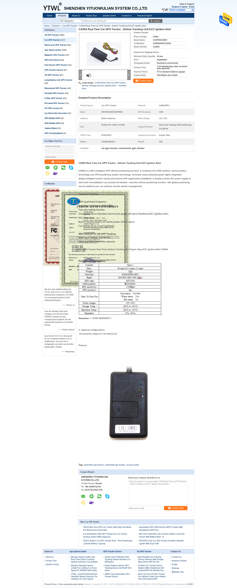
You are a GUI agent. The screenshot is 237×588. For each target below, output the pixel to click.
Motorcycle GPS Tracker (55, 45)
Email (191, 7)
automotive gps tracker (94, 465)
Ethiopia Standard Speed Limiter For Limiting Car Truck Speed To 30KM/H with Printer (84, 568)
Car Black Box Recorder (55, 113)
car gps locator (132, 465)
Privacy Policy (50, 584)
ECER (190, 584)
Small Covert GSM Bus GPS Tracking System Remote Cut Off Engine (117, 559)
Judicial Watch (51, 128)
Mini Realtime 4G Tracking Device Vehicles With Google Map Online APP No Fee (150, 559)
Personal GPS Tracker (54, 103)
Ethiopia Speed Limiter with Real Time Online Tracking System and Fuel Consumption (84, 559)
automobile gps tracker (115, 465)
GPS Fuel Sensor (52, 60)
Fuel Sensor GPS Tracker (56, 65)
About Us (76, 16)
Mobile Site (179, 572)
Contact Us (126, 16)
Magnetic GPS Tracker (54, 55)
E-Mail (175, 564)
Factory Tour (91, 16)
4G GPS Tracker (51, 35)
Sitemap (175, 568)
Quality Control (109, 16)
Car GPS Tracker (69, 26)
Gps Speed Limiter (52, 50)
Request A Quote (180, 7)
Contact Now (61, 162)
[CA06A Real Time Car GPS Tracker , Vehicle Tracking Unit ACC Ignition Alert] (104, 51)
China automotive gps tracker (71, 584)
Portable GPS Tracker (54, 93)
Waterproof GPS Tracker (55, 88)
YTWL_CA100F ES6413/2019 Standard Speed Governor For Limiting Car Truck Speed (84, 576)
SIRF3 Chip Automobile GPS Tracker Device (117, 575)
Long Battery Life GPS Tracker (58, 80)
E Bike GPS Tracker (53, 98)
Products (62, 16)
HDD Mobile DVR (52, 123)
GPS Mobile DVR (52, 118)
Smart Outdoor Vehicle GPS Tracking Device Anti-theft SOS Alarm (118, 568)
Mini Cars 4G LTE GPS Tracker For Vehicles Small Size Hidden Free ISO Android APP (152, 576)
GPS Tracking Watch (53, 133)
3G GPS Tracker (51, 75)
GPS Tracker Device (53, 70)
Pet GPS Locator (52, 108)
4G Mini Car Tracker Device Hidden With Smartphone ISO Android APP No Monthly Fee (151, 568)
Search (157, 21)
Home (49, 16)
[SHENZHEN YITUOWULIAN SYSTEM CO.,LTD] (53, 6)
